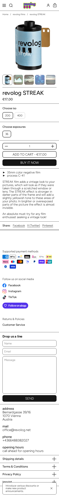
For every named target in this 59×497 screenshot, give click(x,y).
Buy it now (29, 163)
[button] (11, 5)
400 (19, 115)
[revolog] (29, 5)
